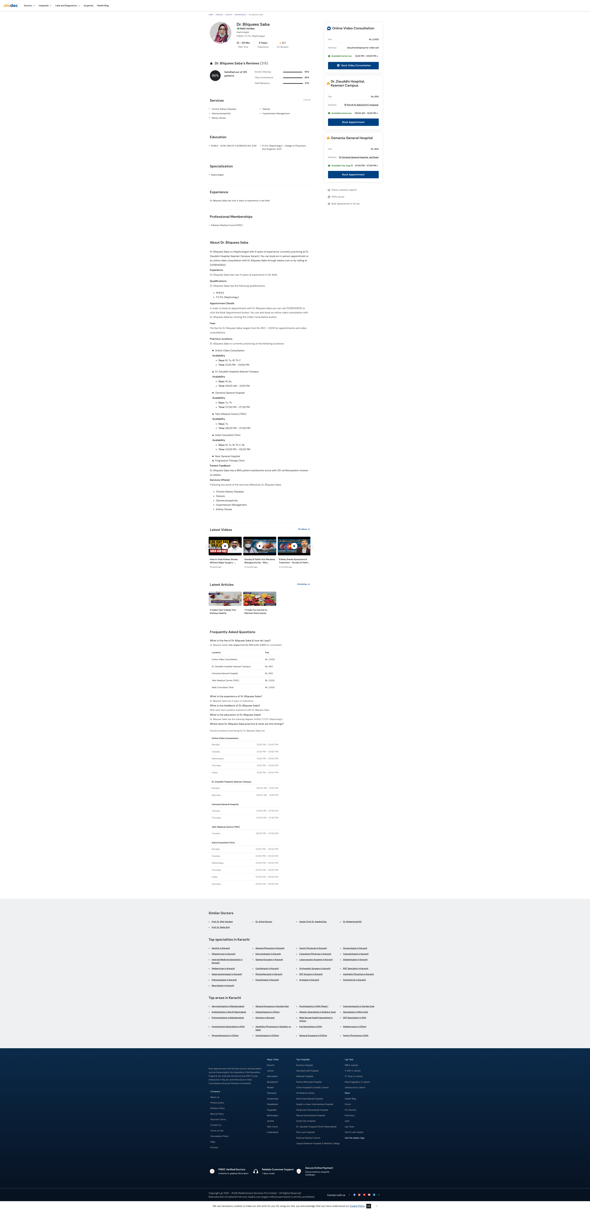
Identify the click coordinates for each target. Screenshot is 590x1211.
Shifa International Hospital (309, 1098)
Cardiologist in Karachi (267, 968)
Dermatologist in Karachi (268, 953)
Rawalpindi (272, 1082)
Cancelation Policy (219, 1136)
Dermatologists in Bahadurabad (228, 1006)
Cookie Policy (357, 1206)
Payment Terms (218, 1119)
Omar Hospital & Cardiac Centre (312, 1087)
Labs (347, 1121)
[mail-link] (369, 1195)
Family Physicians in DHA (355, 1035)
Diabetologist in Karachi (355, 959)
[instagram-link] (359, 1195)
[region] (259, 553)
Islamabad (272, 1076)
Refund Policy (217, 1114)
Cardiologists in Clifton (267, 1035)
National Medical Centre (308, 1138)
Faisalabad (272, 1104)
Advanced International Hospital (312, 1110)
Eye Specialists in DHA (310, 1026)
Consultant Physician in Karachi (315, 953)
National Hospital (304, 1076)
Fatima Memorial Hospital (309, 1082)
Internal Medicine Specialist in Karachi (227, 961)
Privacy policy (217, 1102)
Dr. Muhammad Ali (352, 921)
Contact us (215, 1125)
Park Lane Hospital (305, 1132)
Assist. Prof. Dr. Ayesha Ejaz (313, 921)
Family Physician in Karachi (313, 948)
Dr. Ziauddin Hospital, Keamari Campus (348, 83)
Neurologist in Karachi (223, 985)
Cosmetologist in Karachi (356, 953)
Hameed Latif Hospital (307, 1070)
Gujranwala (272, 1098)
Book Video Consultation (356, 65)
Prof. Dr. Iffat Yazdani (222, 921)
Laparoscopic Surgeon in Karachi (316, 959)
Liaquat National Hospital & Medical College (318, 1143)
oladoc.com (254, 1196)
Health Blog (350, 1098)
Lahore (270, 1070)
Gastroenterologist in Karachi (227, 974)
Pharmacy (350, 1115)
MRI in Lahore (351, 1065)
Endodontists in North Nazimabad (229, 1012)
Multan (270, 1087)
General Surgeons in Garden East (272, 1006)
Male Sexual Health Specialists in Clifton (316, 1019)
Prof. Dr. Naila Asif (221, 927)
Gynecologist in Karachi (355, 948)
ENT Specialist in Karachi (355, 968)
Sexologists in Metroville (355, 1012)
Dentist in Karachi (221, 948)
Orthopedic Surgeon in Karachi (314, 968)
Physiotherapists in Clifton (225, 1035)
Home (211, 15)
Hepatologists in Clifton (267, 1012)
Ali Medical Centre (305, 1093)
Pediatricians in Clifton (354, 1026)
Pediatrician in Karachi (223, 968)
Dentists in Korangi (265, 1017)
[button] (353, 56)
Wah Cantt (272, 1126)
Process (214, 1147)
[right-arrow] (310, 546)
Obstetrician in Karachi (223, 953)
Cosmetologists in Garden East (358, 1006)
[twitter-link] (349, 1195)
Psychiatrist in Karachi (354, 979)
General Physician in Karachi (270, 948)
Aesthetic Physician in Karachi (358, 974)
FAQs (212, 1142)
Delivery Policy (217, 1108)
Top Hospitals (303, 1059)
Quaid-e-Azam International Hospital (314, 1104)
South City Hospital (305, 1121)
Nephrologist (240, 15)
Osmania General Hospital (352, 138)
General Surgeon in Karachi (269, 959)
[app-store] (359, 1147)
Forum (348, 1104)
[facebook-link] (354, 1195)
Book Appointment (353, 122)
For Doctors (350, 1110)
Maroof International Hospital (310, 1115)
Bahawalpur (273, 1115)
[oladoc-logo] (11, 5)
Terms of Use (216, 1130)
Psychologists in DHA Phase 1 (313, 1006)
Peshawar (272, 1093)
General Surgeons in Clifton (313, 1035)
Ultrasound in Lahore (355, 1087)
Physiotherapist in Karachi (269, 974)
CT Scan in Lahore (354, 1076)
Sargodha (272, 1110)
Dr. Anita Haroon (264, 921)
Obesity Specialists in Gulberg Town (317, 1012)
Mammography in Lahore (357, 1082)
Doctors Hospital (304, 1065)
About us (214, 1097)
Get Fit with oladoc (354, 1132)
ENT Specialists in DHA (354, 1017)
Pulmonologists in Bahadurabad (228, 1017)
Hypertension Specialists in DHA (228, 1026)
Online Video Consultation (353, 28)
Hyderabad (272, 1132)
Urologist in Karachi (309, 979)
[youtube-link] (364, 1195)
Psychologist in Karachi (267, 979)
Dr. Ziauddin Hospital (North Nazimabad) (316, 1126)
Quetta (270, 1121)
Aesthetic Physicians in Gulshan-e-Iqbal (273, 1028)
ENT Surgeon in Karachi (311, 974)
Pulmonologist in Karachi (224, 979)
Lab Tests (349, 1126)
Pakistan (219, 15)
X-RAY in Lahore (353, 1070)
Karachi (229, 15)
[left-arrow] (209, 546)
